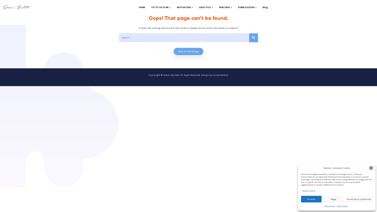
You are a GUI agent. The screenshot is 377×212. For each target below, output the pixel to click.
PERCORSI (224, 7)
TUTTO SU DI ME (160, 7)
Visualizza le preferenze (359, 199)
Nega (333, 199)
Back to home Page (188, 51)
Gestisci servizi (308, 191)
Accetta (311, 199)
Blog (265, 7)
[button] (371, 168)
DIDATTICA (205, 7)
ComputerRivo (220, 75)
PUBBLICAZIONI (246, 7)
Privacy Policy (342, 206)
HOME (142, 7)
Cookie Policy (329, 206)
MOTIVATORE (184, 7)
